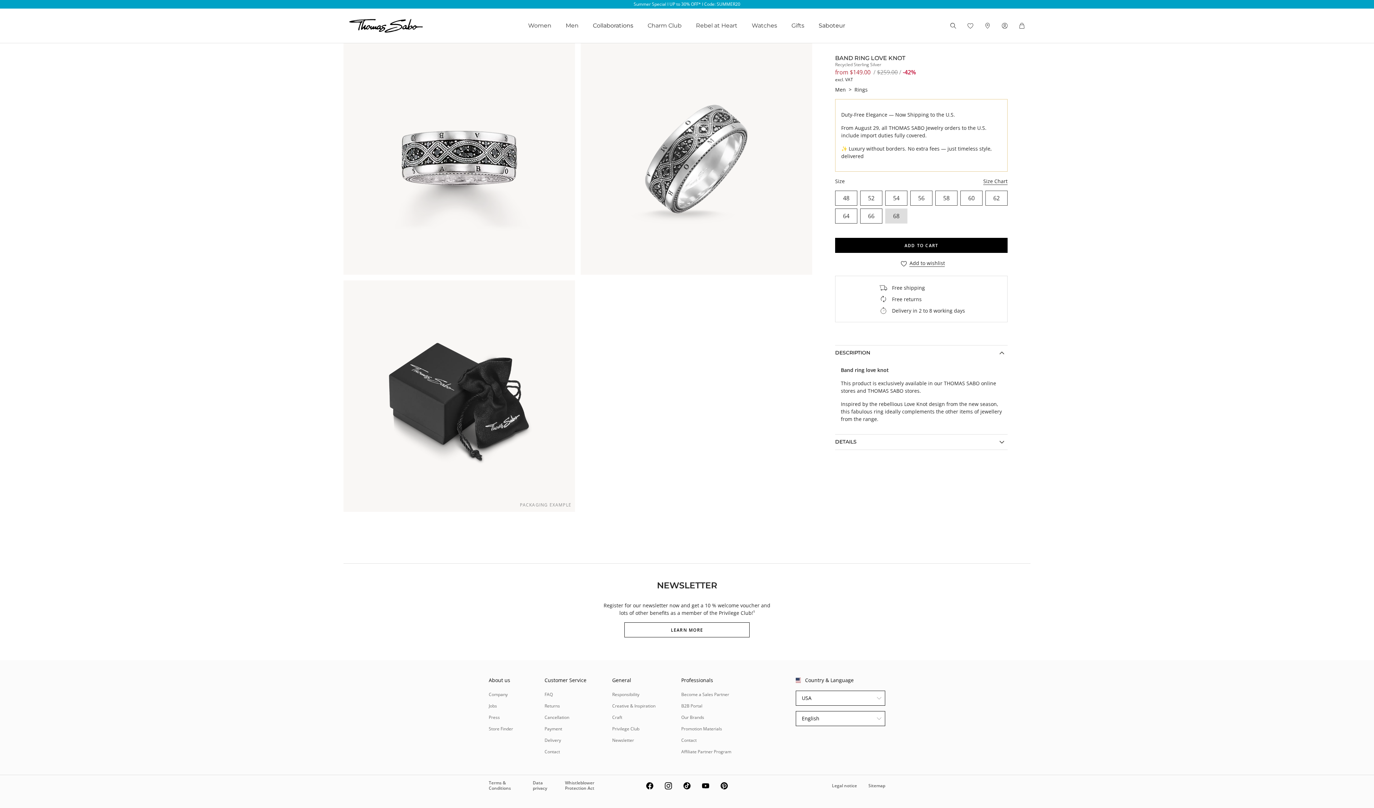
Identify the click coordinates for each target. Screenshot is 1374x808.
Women (539, 25)
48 (846, 198)
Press (494, 717)
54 (896, 198)
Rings (861, 89)
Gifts (797, 25)
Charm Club (665, 25)
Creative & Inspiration (634, 706)
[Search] (953, 26)
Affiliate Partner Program (706, 752)
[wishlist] (970, 26)
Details (846, 442)
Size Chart (995, 181)
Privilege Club (625, 729)
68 (896, 216)
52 (871, 198)
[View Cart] (1021, 26)
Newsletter (623, 740)
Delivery (553, 740)
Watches (764, 25)
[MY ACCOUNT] (1004, 26)
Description (852, 352)
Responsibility (625, 694)
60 (971, 198)
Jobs (493, 706)
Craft (617, 717)
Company (498, 694)
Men (572, 25)
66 (871, 216)
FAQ (549, 694)
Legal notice (844, 786)
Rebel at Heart (716, 25)
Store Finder (501, 729)
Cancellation (557, 717)
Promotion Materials (701, 729)
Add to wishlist (927, 263)
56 (921, 198)
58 (946, 198)
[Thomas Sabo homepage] (386, 26)
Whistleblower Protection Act (579, 785)
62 (996, 198)
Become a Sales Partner (705, 694)
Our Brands (692, 717)
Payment (553, 729)
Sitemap (876, 786)
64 (846, 216)
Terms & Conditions (500, 785)
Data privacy (540, 785)
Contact (552, 752)
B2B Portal (691, 706)
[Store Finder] (987, 26)
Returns (552, 706)
